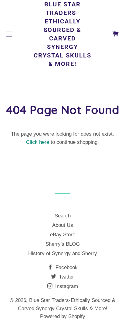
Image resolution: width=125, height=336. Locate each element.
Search (63, 216)
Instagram (66, 286)
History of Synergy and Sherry (62, 253)
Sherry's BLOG (63, 244)
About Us (62, 225)
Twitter (65, 277)
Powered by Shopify (62, 316)
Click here (37, 142)
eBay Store (62, 234)
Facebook (66, 267)
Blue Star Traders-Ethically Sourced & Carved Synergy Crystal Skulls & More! (62, 34)
